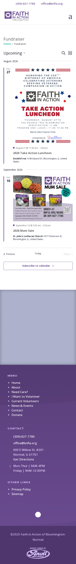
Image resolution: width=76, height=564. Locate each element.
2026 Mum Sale (23, 231)
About (15, 387)
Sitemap (17, 494)
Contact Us (38, 338)
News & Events (22, 406)
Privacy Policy (21, 489)
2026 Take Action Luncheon (32, 153)
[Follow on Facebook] (38, 514)
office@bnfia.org (25, 443)
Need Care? (19, 392)
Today (38, 253)
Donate (16, 415)
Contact (17, 410)
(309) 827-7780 (24, 436)
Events (7, 44)
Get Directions (23, 459)
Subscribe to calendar (36, 265)
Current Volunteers (25, 401)
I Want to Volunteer (25, 396)
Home (15, 383)
